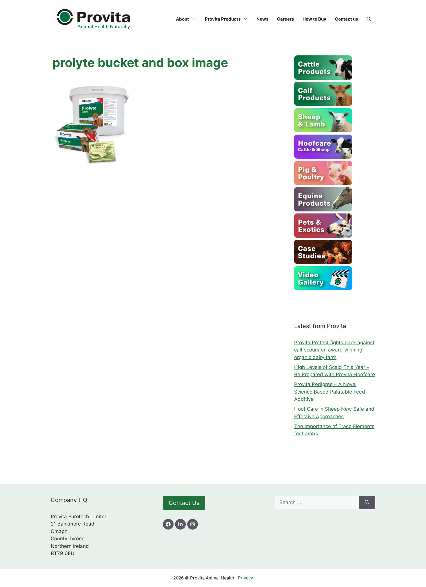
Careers (285, 19)
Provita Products (223, 19)
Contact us (346, 19)
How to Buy (314, 19)
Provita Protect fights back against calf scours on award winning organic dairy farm (334, 350)
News (262, 19)
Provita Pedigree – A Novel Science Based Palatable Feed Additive (329, 391)
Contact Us (184, 502)
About (182, 19)
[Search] (367, 503)
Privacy (245, 578)
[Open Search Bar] (368, 19)
